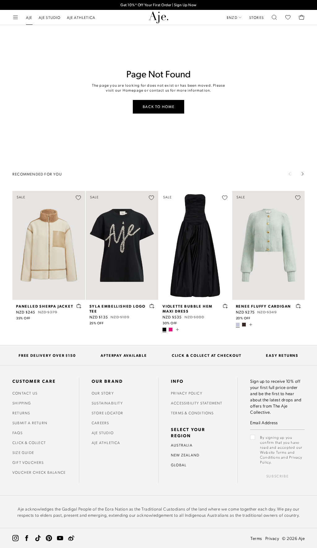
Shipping (21, 402)
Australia (182, 444)
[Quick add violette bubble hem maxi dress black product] (225, 306)
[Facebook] (27, 538)
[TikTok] (38, 538)
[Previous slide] (290, 174)
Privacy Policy (186, 393)
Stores (256, 17)
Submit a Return (29, 422)
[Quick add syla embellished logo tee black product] (152, 306)
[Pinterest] (49, 538)
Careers (100, 422)
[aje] (158, 17)
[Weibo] (71, 538)
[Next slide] (302, 174)
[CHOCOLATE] (244, 324)
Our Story (103, 393)
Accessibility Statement (197, 402)
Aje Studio (103, 432)
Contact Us (24, 393)
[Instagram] (15, 538)
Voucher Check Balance (39, 472)
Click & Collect (29, 442)
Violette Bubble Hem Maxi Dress (187, 308)
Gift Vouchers (28, 462)
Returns (21, 412)
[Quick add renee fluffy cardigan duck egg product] (298, 306)
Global (178, 464)
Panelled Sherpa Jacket (44, 306)
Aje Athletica (106, 442)
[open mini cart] (301, 17)
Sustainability (107, 402)
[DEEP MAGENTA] (170, 329)
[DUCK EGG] (238, 324)
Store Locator (108, 412)
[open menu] (15, 17)
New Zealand (185, 454)
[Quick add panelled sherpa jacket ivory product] (78, 306)
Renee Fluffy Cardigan (263, 306)
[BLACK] (164, 329)
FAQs (17, 432)
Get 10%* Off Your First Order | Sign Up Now (158, 4)
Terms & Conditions (192, 412)
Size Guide (23, 452)
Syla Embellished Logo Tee (117, 308)
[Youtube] (60, 538)
